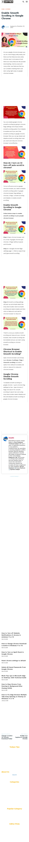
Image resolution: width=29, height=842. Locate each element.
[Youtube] (19, 778)
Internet (8, 9)
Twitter (15, 777)
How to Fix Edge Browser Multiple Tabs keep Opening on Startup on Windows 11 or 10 (14, 696)
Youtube (23, 777)
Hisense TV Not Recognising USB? (11, 835)
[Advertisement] (14, 91)
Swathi (7, 27)
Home (3, 9)
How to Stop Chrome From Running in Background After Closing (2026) (12, 686)
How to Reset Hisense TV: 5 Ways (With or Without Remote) (13, 828)
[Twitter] (11, 778)
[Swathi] (3, 26)
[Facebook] (2, 778)
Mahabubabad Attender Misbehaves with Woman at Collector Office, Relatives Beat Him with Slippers (13, 751)
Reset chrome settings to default (14, 660)
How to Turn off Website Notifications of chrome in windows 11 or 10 (11, 635)
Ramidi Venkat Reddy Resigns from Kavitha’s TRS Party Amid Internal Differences (14, 759)
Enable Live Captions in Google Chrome (21, 737)
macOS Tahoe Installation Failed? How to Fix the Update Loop (14, 766)
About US (14, 774)
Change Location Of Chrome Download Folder (7, 737)
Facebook (6, 777)
